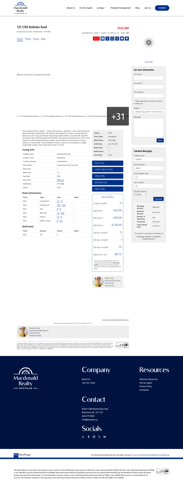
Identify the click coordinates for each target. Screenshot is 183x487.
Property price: (139, 155)
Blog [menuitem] (137, 8)
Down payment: (139, 164)
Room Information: (32, 193)
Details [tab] (20, 39)
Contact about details (104, 169)
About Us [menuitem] (70, 8)
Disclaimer (144, 390)
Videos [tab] (36, 39)
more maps (149, 62)
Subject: (137, 108)
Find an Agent (146, 383)
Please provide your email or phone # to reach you (148, 102)
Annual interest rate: (141, 173)
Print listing (100, 188)
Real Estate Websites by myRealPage (156, 455)
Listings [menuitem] (100, 8)
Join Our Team (88, 383)
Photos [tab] (28, 39)
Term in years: (139, 182)
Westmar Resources (149, 379)
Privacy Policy (146, 386)
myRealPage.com (157, 233)
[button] (162, 8)
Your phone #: (139, 92)
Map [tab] (43, 39)
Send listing (100, 175)
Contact (162, 8)
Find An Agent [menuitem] (86, 8)
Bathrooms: (28, 226)
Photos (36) (99, 163)
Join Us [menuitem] (147, 8)
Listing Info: (28, 149)
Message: (137, 117)
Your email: (138, 83)
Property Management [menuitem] (121, 8)
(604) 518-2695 (109, 283)
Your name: (138, 74)
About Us (86, 379)
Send (160, 140)
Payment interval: (140, 191)
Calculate (158, 199)
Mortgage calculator (109, 182)
